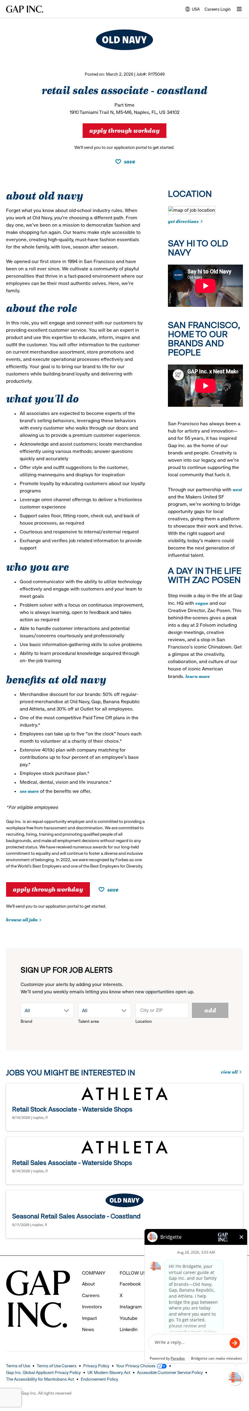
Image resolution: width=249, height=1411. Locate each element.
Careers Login (218, 9)
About (88, 1284)
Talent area (88, 1021)
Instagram (131, 1307)
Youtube (129, 1318)
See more (29, 790)
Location (143, 1021)
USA (192, 9)
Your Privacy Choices (135, 1365)
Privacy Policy (96, 1365)
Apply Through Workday (124, 130)
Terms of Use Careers (57, 1365)
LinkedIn (129, 1329)
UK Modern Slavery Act (108, 1372)
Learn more (198, 676)
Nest (237, 489)
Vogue (201, 602)
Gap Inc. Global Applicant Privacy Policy (43, 1372)
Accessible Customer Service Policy (170, 1372)
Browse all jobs (22, 919)
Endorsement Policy (99, 1379)
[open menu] (239, 9)
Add (210, 1010)
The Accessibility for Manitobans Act (40, 1379)
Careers (91, 1295)
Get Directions (183, 220)
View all (232, 1071)
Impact (89, 1318)
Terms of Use (18, 1365)
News (88, 1329)
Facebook (130, 1284)
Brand (26, 1021)
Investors (92, 1307)
